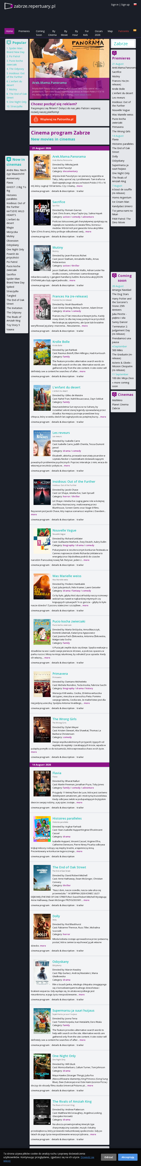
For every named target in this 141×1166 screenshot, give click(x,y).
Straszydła (16, 106)
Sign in (114, 4)
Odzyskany (60, 962)
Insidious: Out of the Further (73, 481)
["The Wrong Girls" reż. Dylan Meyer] (42, 729)
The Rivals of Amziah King (72, 1101)
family (66, 356)
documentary (70, 171)
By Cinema (52, 32)
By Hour (75, 32)
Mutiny (57, 247)
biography (68, 545)
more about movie (82, 94)
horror (66, 496)
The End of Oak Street (69, 867)
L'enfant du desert (66, 387)
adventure (88, 216)
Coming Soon (40, 32)
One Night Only (64, 1056)
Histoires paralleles (67, 818)
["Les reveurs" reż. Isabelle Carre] (42, 443)
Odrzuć (108, 1157)
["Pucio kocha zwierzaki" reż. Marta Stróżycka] (42, 632)
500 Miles (117, 350)
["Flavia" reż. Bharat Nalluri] (42, 783)
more (80, 185)
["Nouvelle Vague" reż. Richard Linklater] (42, 541)
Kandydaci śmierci (122, 206)
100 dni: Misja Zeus (123, 378)
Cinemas (125, 394)
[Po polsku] (135, 4)
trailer (80, 191)
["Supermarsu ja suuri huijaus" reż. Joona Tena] (42, 1021)
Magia (10, 227)
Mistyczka (12, 232)
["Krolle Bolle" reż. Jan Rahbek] (42, 352)
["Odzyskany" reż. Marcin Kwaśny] (42, 972)
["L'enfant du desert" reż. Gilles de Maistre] (42, 398)
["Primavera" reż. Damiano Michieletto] (42, 684)
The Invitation (14, 308)
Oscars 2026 (99, 32)
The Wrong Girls (64, 719)
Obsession (12, 240)
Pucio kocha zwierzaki (68, 621)
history (89, 688)
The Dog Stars (120, 294)
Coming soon (125, 278)
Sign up (125, 4)
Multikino (117, 400)
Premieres (24, 31)
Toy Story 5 (13, 325)
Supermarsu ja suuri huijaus (73, 1010)
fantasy (76, 590)
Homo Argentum (121, 197)
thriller (75, 265)
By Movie (64, 32)
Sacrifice (58, 202)
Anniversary (13, 178)
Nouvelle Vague (64, 530)
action (66, 216)
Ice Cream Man (120, 201)
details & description (63, 191)
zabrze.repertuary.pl (34, 6)
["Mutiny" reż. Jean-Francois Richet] (42, 258)
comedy (76, 216)
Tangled (11, 295)
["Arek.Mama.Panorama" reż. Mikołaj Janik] (42, 167)
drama (66, 311)
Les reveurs (61, 433)
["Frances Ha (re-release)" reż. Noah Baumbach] (42, 307)
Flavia (56, 773)
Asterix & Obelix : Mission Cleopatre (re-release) (122, 366)
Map (110, 31)
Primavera (60, 673)
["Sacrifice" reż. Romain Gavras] (42, 212)
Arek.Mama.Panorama (49, 83)
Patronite (123, 31)
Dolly (56, 916)
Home (9, 31)
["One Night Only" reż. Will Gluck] (42, 1066)
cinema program (40, 191)
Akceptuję (128, 1157)
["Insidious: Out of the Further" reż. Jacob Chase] (42, 492)
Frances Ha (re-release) (70, 296)
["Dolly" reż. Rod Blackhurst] (42, 926)
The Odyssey (16, 68)
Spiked (10, 286)
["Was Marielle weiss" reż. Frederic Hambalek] (42, 586)
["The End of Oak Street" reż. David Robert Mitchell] (42, 878)
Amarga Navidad (121, 289)
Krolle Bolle (61, 342)
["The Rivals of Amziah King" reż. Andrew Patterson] (42, 1112)
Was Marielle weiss (66, 576)
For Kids (86, 32)
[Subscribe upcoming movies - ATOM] (135, 30)
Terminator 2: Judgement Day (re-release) (121, 330)
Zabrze (121, 43)
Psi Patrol (14, 56)
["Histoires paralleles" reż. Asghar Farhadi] (42, 829)
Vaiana (10, 329)
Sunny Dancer (120, 322)
